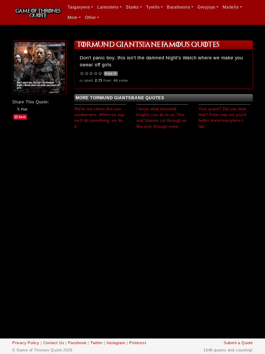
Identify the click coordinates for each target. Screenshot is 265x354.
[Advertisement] (39, 146)
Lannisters (108, 7)
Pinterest (137, 343)
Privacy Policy (25, 343)
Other (90, 17)
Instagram (116, 343)
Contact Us (53, 343)
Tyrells (153, 7)
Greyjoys (206, 7)
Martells (231, 7)
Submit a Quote (238, 343)
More (73, 17)
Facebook (77, 343)
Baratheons (178, 7)
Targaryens (79, 7)
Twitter (96, 343)
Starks (132, 7)
